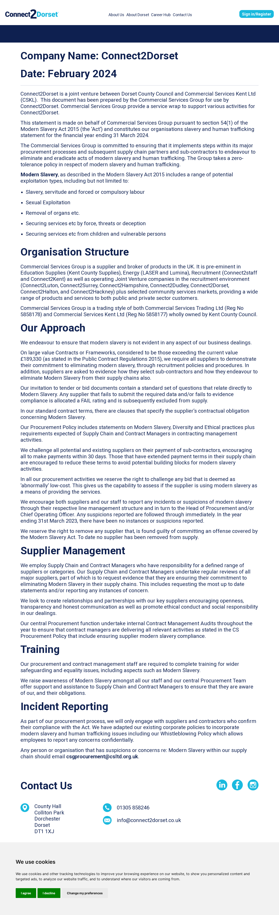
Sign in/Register (256, 14)
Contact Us (182, 14)
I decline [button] (49, 893)
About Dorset (137, 14)
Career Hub (161, 14)
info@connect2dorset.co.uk (149, 820)
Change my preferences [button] (85, 893)
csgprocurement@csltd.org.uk (102, 757)
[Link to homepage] (32, 14)
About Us (116, 14)
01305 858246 (133, 808)
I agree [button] (26, 893)
